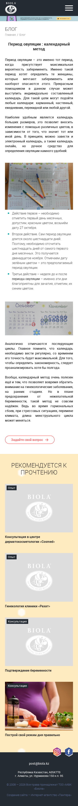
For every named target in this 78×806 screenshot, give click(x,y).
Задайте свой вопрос (27, 440)
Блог (22, 35)
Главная (10, 35)
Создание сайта (17, 795)
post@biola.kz (39, 763)
